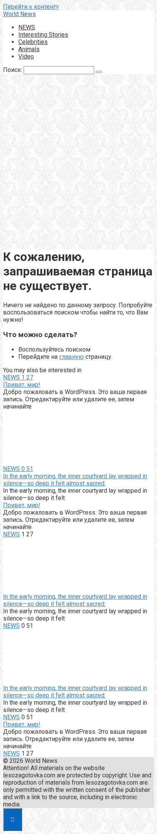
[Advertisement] (78, 162)
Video (26, 56)
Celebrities (33, 42)
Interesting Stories (43, 34)
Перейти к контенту (31, 6)
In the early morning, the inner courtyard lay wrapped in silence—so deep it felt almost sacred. (75, 479)
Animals (29, 49)
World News (19, 14)
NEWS (26, 27)
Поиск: (13, 69)
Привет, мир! (21, 384)
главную (71, 356)
